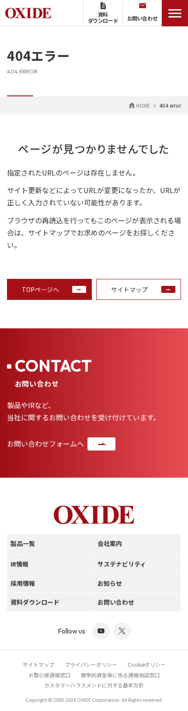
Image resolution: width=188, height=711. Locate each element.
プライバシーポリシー (91, 664)
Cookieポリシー (147, 664)
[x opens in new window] (122, 631)
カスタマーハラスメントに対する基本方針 (94, 685)
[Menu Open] (175, 13)
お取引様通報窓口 (49, 675)
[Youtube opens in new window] (101, 631)
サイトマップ (38, 664)
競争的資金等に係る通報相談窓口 (120, 675)
